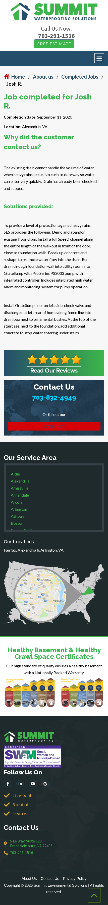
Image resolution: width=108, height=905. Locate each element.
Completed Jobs (79, 77)
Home (18, 77)
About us (43, 77)
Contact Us (50, 878)
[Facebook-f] (7, 783)
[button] (99, 58)
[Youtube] (32, 783)
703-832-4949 (54, 397)
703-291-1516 (56, 36)
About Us (29, 878)
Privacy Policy (75, 878)
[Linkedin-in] (20, 783)
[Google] (45, 783)
